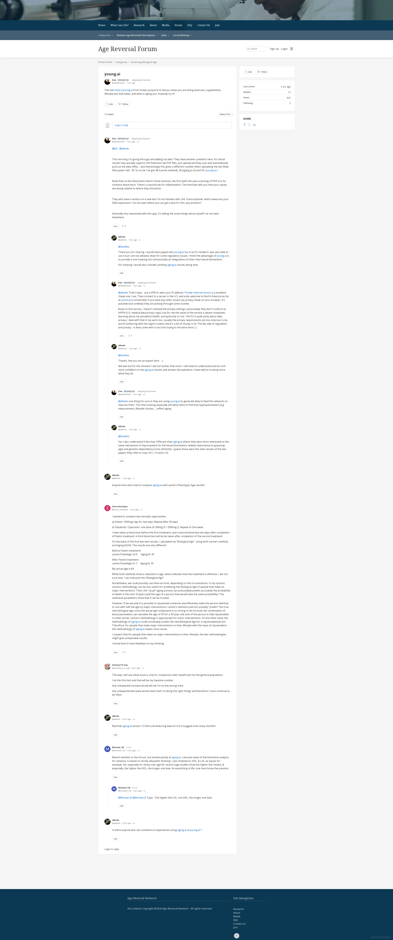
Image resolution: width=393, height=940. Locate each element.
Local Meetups (181, 35)
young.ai (211, 170)
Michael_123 (118, 747)
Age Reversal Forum (127, 48)
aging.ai (172, 264)
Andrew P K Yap (120, 665)
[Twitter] (249, 124)
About (153, 25)
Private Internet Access (198, 292)
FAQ (189, 25)
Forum (178, 25)
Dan (120, 80)
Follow (125, 104)
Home (101, 25)
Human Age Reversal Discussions (136, 35)
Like (111, 104)
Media (165, 25)
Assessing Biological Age (144, 62)
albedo (121, 236)
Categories (104, 35)
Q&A (164, 35)
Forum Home (105, 62)
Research (139, 25)
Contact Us (203, 25)
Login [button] (284, 48)
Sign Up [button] (274, 48)
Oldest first (224, 114)
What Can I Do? (119, 25)
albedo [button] (125, 148)
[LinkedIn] (254, 124)
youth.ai (126, 300)
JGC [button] (116, 148)
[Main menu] (291, 49)
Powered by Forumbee (381, 937)
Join (217, 25)
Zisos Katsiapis (120, 506)
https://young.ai (123, 90)
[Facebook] (244, 124)
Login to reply (121, 125)
